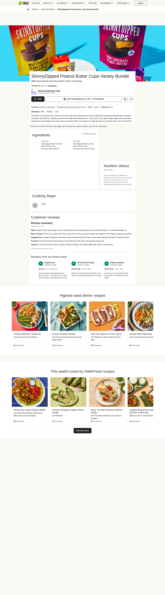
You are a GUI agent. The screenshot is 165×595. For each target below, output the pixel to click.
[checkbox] (32, 86)
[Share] (131, 99)
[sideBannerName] (118, 144)
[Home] (28, 9)
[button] (64, 135)
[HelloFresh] (23, 3)
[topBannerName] (82, 19)
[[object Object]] (125, 99)
